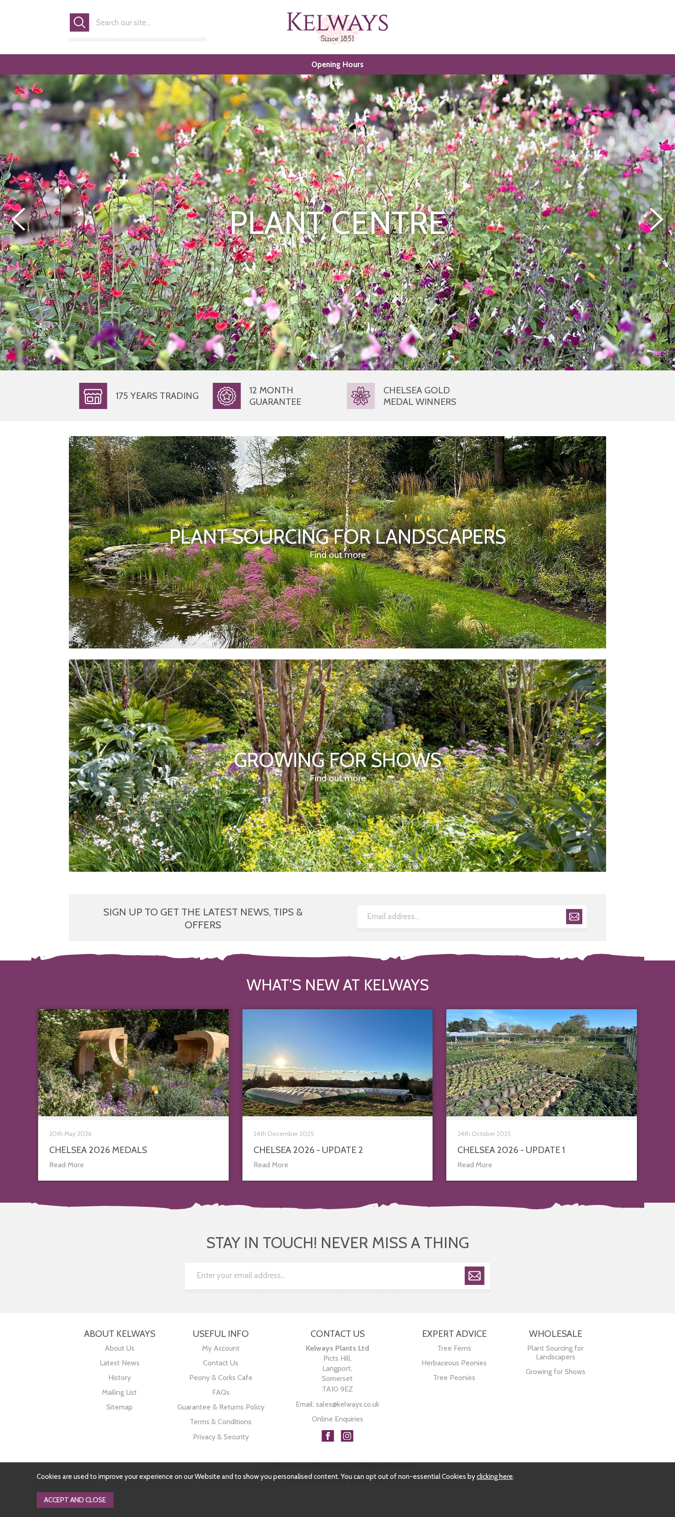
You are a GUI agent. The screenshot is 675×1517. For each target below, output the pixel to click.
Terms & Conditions (221, 1421)
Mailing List (119, 1392)
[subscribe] (574, 918)
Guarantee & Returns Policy (220, 1407)
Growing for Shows (555, 1371)
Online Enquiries (337, 1419)
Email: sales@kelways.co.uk (337, 1404)
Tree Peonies (454, 1377)
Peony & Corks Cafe (221, 1377)
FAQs (221, 1392)
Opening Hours (337, 64)
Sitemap (120, 1407)
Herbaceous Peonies (454, 1362)
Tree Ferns (454, 1348)
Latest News (120, 1362)
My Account (221, 1348)
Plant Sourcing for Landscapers (555, 1352)
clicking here (495, 1476)
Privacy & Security (221, 1436)
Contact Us (220, 1362)
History (119, 1377)
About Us (120, 1348)
